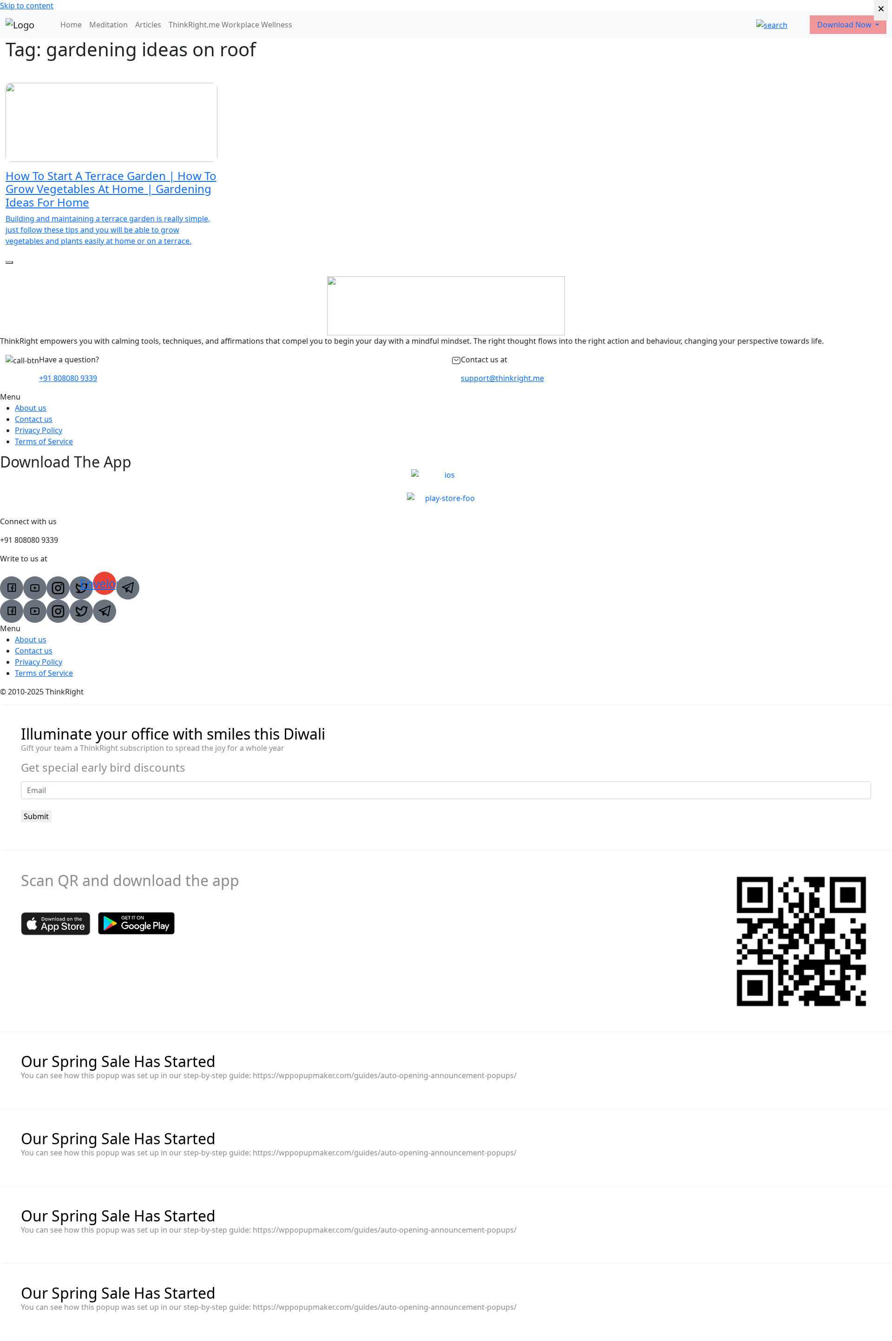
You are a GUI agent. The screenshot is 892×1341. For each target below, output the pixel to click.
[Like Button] (9, 262)
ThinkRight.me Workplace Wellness (230, 25)
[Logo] (20, 24)
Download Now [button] (845, 25)
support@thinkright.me (502, 378)
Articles (148, 25)
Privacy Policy (38, 430)
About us (30, 408)
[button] (446, 396)
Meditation (108, 25)
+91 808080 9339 (68, 378)
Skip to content (26, 5)
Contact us (33, 419)
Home (71, 25)
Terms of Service (44, 441)
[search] (771, 25)
